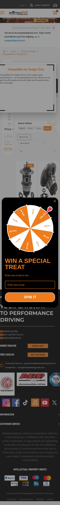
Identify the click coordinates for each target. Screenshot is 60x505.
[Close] (54, 201)
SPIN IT (30, 297)
